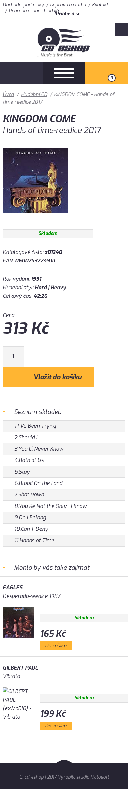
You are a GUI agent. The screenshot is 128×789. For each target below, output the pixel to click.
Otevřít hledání (21, 73)
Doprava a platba (68, 5)
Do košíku (56, 645)
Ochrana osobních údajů (34, 11)
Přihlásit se (68, 14)
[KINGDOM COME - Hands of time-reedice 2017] (35, 217)
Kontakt (100, 5)
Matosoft (99, 777)
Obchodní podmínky (23, 5)
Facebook (121, 29)
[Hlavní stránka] (64, 54)
